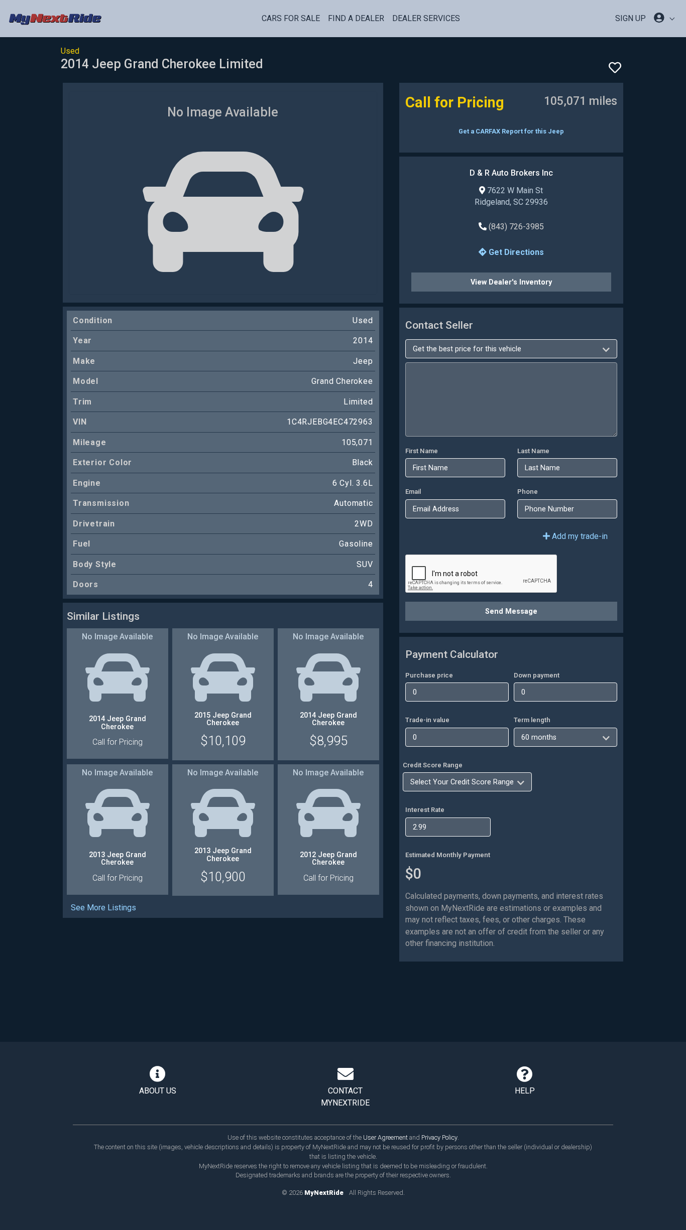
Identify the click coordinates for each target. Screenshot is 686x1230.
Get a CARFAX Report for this (511, 131)
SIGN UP (630, 18)
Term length (532, 720)
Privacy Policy (439, 1137)
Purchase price (429, 675)
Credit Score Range (433, 765)
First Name (421, 451)
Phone (527, 491)
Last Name (533, 451)
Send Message (511, 611)
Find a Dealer (356, 18)
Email (413, 491)
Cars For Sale (291, 18)
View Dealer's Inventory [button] (511, 282)
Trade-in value (427, 720)
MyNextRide (324, 1192)
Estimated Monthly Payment (447, 855)
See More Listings (103, 907)
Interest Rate (424, 809)
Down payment (536, 675)
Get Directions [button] (515, 252)
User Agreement (385, 1137)
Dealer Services (426, 18)
